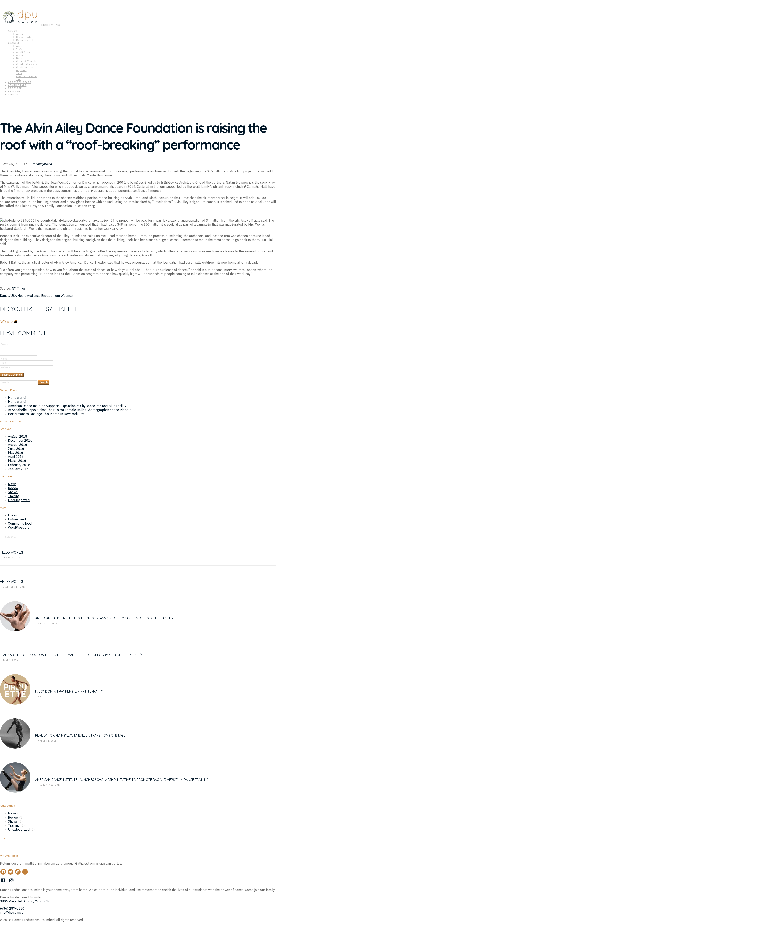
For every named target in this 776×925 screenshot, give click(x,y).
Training (14, 496)
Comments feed (20, 523)
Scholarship (100, 847)
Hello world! (17, 398)
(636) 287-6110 (12, 908)
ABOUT (13, 30)
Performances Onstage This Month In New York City (46, 414)
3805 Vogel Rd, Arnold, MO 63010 (25, 901)
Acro (19, 45)
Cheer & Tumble (26, 61)
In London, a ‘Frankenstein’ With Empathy (69, 691)
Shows (13, 492)
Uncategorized (42, 164)
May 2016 (15, 453)
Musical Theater (26, 76)
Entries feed (17, 519)
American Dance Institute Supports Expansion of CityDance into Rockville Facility (67, 406)
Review (13, 488)
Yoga (19, 49)
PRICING (14, 91)
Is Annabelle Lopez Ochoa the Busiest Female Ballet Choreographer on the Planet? (69, 410)
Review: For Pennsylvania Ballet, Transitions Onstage (80, 735)
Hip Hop (21, 70)
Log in (12, 515)
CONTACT (14, 94)
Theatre (123, 846)
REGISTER (15, 88)
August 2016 (17, 444)
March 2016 (17, 461)
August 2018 (17, 436)
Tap (18, 79)
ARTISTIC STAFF (19, 82)
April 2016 (16, 457)
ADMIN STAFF (17, 85)
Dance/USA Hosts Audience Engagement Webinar (36, 296)
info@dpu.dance (11, 912)
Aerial (20, 55)
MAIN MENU (51, 25)
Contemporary (25, 67)
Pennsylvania (87, 847)
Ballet (20, 58)
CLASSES (14, 42)
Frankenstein (47, 847)
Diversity (35, 847)
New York (70, 847)
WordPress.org (19, 527)
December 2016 (20, 440)
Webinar (156, 847)
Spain (109, 847)
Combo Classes (26, 64)
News (12, 484)
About (20, 33)
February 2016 (19, 465)
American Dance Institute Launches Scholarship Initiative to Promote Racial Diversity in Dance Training (122, 780)
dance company (23, 847)
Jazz (19, 73)
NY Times (19, 288)
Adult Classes (25, 52)
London (57, 847)
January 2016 (18, 469)
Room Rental (24, 39)
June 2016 (16, 449)
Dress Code (23, 36)
